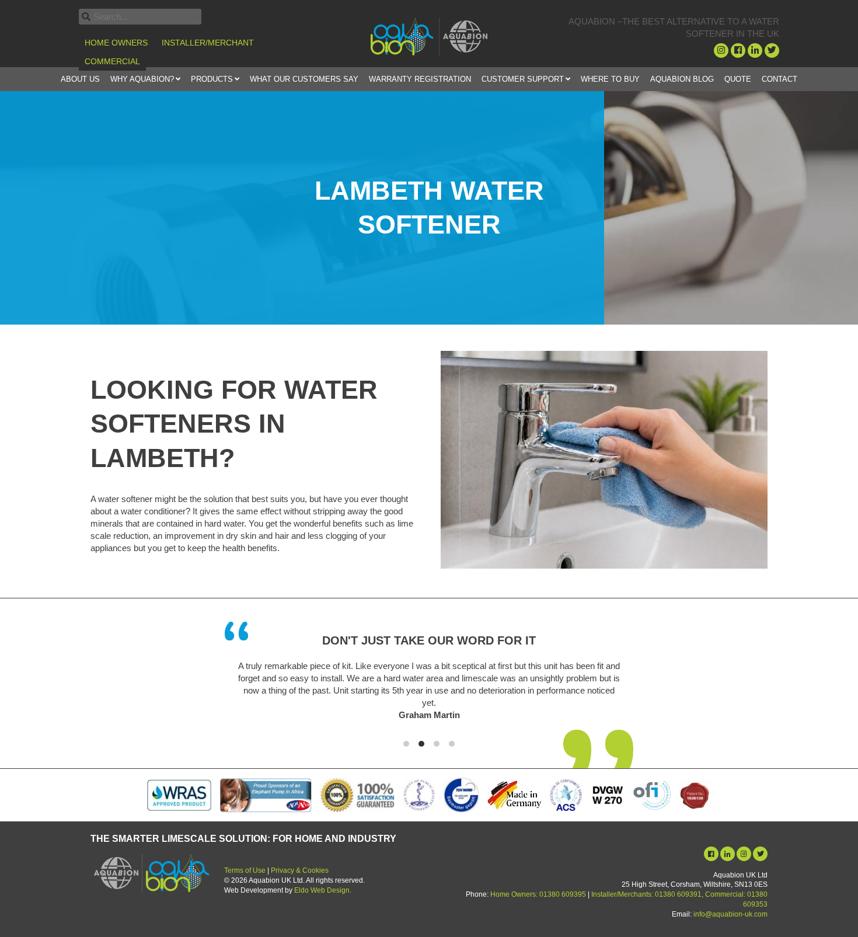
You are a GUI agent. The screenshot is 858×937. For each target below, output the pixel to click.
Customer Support (523, 79)
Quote (737, 79)
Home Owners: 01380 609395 (538, 894)
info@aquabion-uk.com (730, 914)
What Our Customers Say (304, 79)
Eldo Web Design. (322, 890)
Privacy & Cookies (300, 870)
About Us (80, 79)
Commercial (112, 61)
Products (212, 79)
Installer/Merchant (208, 42)
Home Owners (116, 42)
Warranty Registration (420, 79)
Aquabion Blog (682, 79)
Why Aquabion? (142, 79)
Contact (779, 79)
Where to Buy (610, 79)
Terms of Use (245, 870)
